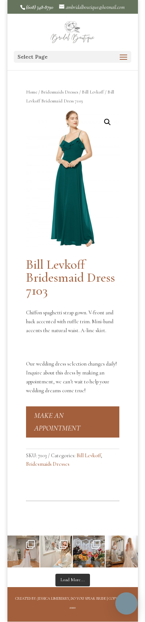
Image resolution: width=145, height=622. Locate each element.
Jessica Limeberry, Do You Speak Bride (72, 598)
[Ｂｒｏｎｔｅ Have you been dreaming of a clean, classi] (23, 551)
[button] (107, 122)
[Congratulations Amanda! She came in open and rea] (56, 551)
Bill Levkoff (93, 92)
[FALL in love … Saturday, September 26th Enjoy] (89, 551)
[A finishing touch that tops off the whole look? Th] (122, 551)
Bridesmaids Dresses (59, 92)
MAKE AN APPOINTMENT (57, 422)
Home (31, 92)
